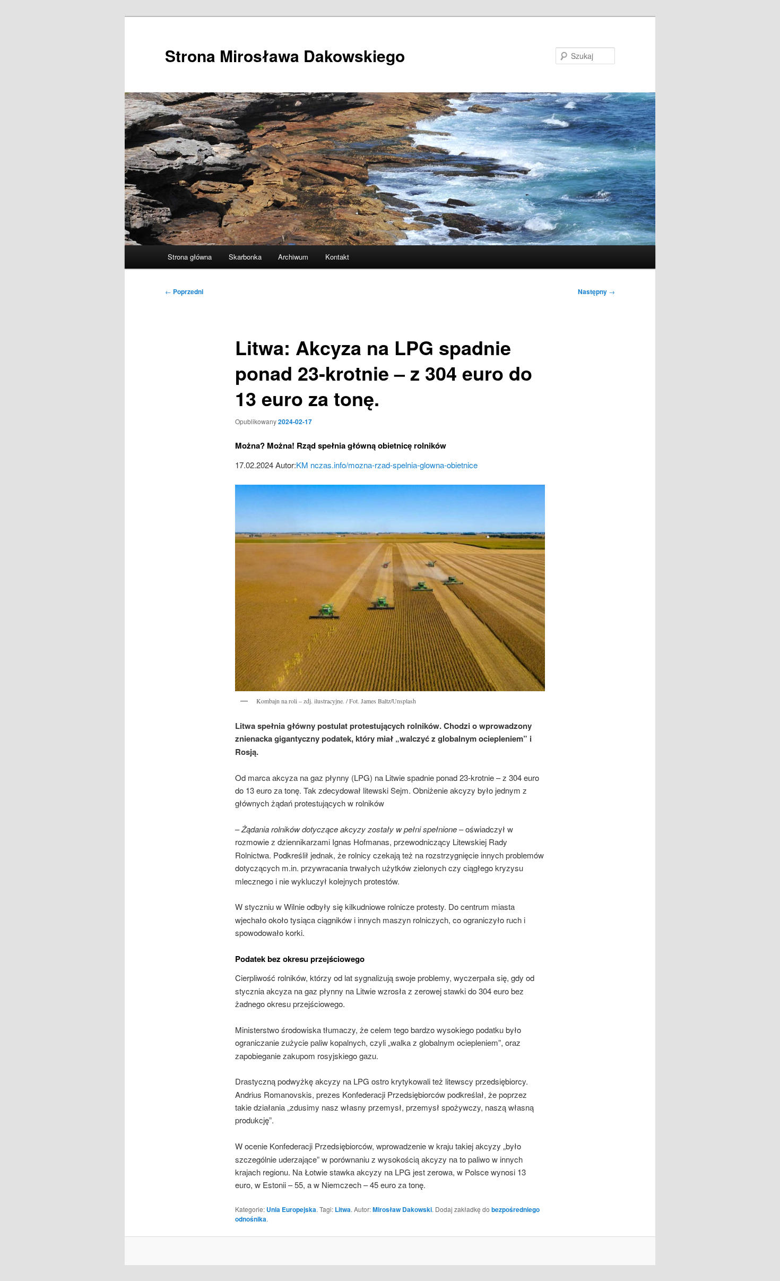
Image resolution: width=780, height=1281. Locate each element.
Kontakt (337, 257)
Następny (596, 291)
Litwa (343, 1209)
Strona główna (190, 257)
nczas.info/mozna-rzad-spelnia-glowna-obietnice (394, 464)
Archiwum (293, 257)
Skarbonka (245, 257)
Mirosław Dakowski (402, 1209)
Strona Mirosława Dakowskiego (285, 55)
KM (302, 464)
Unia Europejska (291, 1209)
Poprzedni (184, 291)
